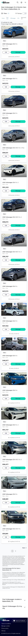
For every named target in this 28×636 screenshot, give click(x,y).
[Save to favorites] (3, 28)
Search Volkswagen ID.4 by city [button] (12, 607)
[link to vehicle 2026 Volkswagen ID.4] (14, 32)
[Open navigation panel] (25, 2)
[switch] (24, 13)
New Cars (7, 18)
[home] (8, 2)
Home (3, 18)
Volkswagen (13, 18)
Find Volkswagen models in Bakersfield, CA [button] (12, 600)
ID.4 (18, 18)
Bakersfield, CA (23, 18)
